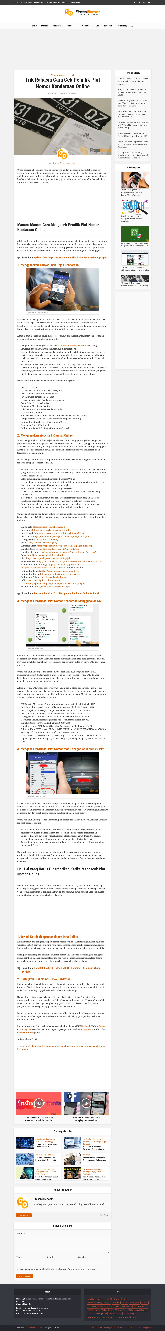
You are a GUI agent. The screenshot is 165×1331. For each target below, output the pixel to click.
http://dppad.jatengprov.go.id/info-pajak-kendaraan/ (59, 533)
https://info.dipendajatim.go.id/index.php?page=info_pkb (61, 536)
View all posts (23, 1215)
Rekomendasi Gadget (138, 1310)
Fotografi (135, 1303)
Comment (21, 1233)
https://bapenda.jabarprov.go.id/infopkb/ (51, 530)
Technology (122, 26)
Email (50, 1257)
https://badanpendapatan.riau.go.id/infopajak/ (48, 558)
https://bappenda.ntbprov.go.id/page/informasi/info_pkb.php (55, 583)
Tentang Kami (26, 2)
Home (16, 2)
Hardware (93, 1306)
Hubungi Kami (39, 2)
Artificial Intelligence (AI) (45, 1139)
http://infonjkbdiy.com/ (47, 539)
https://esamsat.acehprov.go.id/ (42, 542)
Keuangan (127, 1306)
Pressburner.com (69, 93)
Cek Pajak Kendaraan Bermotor (73, 345)
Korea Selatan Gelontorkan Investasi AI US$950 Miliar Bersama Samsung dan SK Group (133, 125)
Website (82, 1257)
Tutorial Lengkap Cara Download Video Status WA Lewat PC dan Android (132, 192)
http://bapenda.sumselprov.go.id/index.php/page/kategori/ (67, 552)
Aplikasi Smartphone (117, 1299)
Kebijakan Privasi (54, 2)
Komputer (57, 26)
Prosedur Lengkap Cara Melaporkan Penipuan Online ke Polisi (66, 593)
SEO (90, 1314)
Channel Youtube (25, 1032)
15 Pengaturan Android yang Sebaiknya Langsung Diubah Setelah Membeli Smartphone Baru (133, 155)
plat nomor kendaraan (73, 1046)
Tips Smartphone (127, 1317)
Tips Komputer (110, 1317)
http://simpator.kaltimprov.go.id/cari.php (60, 574)
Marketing (86, 26)
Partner (65, 2)
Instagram (26, 1029)
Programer (120, 1310)
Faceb (84, 1026)
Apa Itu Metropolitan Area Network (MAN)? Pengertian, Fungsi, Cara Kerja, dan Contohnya (132, 103)
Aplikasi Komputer (96, 1299)
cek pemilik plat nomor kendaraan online (39, 1046)
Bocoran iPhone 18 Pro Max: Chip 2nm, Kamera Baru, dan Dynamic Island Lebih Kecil (132, 114)
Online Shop (107, 1310)
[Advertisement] (82, 49)
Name (19, 1257)
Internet (44, 26)
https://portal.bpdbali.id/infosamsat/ (43, 580)
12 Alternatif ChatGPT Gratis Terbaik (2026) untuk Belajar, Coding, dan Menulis (133, 81)
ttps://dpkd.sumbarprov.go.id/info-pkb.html (58, 549)
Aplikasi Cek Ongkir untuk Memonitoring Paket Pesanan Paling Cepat (70, 257)
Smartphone (72, 26)
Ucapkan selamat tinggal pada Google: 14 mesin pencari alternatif (134, 218)
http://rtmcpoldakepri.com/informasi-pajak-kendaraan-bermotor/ (69, 561)
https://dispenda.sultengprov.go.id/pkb (60, 571)
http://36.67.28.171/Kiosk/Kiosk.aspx (52, 586)
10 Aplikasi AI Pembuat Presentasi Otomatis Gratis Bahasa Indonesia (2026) (132, 92)
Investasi (108, 26)
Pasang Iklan (75, 2)
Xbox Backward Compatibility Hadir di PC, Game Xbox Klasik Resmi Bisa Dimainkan (133, 144)
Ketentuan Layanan (132, 1328)
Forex (124, 1303)
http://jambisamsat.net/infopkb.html (45, 555)
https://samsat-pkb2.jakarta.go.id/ (49, 527)
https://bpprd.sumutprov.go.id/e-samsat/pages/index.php (65, 546)
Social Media (115, 1314)
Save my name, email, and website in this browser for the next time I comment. (57, 1269)
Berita (34, 26)
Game (98, 26)
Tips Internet (57, 75)
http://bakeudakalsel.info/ (53, 577)
